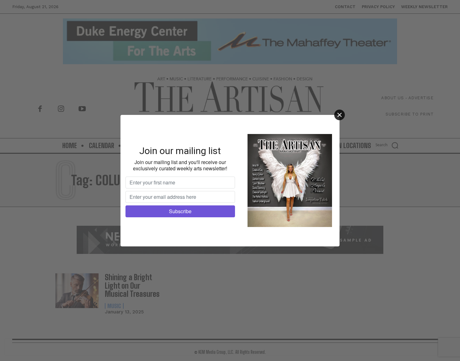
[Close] (339, 115)
